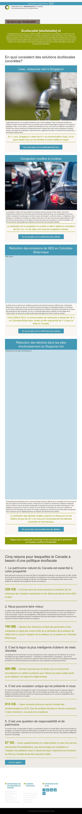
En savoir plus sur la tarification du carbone (41, 237)
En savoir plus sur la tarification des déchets (41, 529)
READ (51, 4)
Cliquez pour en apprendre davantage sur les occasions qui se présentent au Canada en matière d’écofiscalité (41, 540)
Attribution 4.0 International (28, 801)
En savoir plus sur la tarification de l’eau (41, 147)
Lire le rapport (15, 762)
